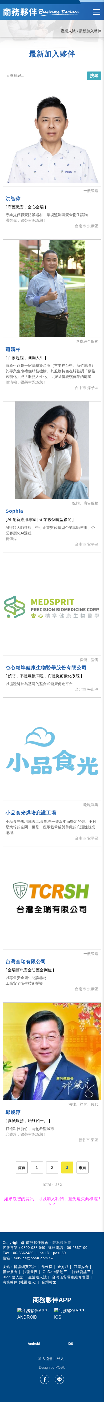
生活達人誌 (37, 1277)
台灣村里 (49, 1282)
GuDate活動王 (55, 1272)
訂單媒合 (81, 1267)
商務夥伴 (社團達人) (20, 1282)
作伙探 (47, 1267)
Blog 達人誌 (13, 1277)
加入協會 (45, 1359)
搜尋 (94, 75)
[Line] (59, 1379)
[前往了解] (52, 137)
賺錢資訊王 (81, 1272)
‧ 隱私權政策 (60, 1243)
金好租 (63, 1267)
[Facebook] (44, 1379)
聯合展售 (10, 1272)
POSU (60, 1367)
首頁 (21, 1168)
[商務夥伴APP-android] (33, 1324)
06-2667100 (77, 1248)
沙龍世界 (30, 1272)
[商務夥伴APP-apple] (70, 1324)
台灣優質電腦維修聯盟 (70, 1277)
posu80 (59, 1253)
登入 (60, 1359)
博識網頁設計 (25, 1267)
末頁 (82, 1168)
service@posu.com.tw (33, 1258)
